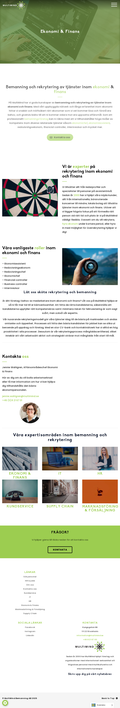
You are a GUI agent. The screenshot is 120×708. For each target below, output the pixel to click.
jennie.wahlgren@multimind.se (20, 396)
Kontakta (60, 549)
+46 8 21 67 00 (90, 639)
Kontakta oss (62, 137)
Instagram (30, 631)
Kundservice (30, 593)
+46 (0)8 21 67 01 (12, 400)
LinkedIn (30, 635)
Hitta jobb (30, 580)
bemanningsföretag (36, 119)
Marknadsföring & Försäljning (30, 609)
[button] (5, 703)
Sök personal (29, 576)
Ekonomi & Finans (30, 605)
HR (30, 601)
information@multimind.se (90, 635)
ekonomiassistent (99, 123)
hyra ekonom (70, 223)
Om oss (30, 584)
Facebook (30, 627)
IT (30, 597)
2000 (76, 195)
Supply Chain (30, 613)
